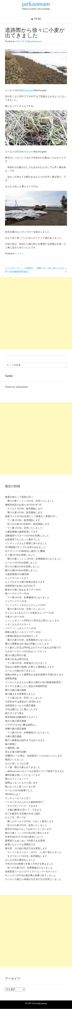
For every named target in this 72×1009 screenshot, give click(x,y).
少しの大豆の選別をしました (20, 860)
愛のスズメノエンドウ (16, 778)
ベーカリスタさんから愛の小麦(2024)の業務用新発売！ (34, 682)
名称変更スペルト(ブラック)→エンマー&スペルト (31, 871)
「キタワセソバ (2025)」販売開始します (26, 856)
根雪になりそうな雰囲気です (20, 844)
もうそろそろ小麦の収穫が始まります (25, 582)
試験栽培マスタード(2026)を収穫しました (27, 535)
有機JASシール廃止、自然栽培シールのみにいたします (33, 755)
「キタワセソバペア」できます (21, 806)
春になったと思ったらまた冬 (20, 786)
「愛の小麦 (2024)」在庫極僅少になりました (28, 639)
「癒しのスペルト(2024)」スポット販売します (29, 821)
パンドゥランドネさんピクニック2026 (25, 605)
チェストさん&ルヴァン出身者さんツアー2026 (29, 612)
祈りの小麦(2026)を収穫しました (22, 566)
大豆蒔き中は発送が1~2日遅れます (23, 701)
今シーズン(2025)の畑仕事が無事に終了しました (30, 875)
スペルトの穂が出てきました (20, 670)
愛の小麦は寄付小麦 (15, 655)
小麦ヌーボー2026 (14, 616)
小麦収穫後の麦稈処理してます (21, 531)
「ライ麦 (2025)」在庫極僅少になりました (27, 732)
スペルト (19, 253)
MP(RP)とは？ (12, 794)
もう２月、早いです (15, 817)
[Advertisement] (36, 313)
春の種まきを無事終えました (20, 694)
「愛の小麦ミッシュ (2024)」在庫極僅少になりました (33, 558)
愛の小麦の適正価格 (15, 690)
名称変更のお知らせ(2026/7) (20, 585)
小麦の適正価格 (13, 736)
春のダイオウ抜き (14, 713)
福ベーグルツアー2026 (17, 593)
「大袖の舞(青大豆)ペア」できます (23, 809)
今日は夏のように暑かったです (21, 709)
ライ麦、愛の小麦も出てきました (22, 767)
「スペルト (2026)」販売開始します (24, 508)
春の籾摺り (11, 744)
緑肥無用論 (11, 678)
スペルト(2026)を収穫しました (21, 562)
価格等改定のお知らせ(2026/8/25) (23, 504)
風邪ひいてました (14, 759)
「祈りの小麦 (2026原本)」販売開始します (27, 524)
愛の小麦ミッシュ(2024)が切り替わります (27, 833)
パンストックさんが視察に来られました (26, 543)
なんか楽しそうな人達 (16, 763)
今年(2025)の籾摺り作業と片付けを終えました (29, 863)
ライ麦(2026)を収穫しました (20, 555)
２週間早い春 (12, 748)
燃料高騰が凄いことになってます (22, 775)
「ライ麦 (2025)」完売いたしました (23, 697)
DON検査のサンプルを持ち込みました (25, 547)
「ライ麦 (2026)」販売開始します (22, 520)
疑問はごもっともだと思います (21, 782)
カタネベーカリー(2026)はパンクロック (26, 651)
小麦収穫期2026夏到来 (17, 574)
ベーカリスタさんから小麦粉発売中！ (25, 802)
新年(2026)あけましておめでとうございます (28, 829)
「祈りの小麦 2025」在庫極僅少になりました (29, 867)
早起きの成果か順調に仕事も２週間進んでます (29, 667)
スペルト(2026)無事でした (19, 790)
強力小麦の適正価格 (15, 721)
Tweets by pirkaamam (16, 386)
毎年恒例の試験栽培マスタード (21, 717)
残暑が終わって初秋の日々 (19, 497)
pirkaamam (36, 4)
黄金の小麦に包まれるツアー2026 (23, 589)
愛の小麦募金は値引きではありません (25, 740)
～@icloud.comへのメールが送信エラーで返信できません (34, 771)
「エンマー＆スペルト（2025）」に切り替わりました (33, 852)
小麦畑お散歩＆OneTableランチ (21, 636)
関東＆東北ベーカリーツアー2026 (23, 632)
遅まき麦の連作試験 (15, 751)
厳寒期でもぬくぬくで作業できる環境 (25, 840)
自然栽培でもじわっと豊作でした (22, 539)
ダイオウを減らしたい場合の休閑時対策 (26, 686)
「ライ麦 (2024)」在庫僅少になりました (26, 663)
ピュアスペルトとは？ (16, 578)
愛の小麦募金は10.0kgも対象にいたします (27, 643)
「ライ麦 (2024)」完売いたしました (24, 527)
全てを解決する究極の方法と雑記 (22, 813)
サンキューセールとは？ (18, 798)
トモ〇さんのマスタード (18, 624)
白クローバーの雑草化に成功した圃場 (25, 551)
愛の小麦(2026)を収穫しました (21, 570)
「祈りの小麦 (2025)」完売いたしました (26, 825)
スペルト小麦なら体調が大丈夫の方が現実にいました (33, 879)
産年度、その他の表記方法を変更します (26, 848)
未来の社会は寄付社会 (16, 659)
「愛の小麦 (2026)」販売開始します (24, 512)
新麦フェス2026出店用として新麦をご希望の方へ (31, 516)
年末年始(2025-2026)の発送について (24, 836)
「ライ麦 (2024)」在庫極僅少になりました (27, 597)
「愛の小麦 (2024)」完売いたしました (25, 609)
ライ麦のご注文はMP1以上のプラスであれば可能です (33, 647)
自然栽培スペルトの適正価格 (20, 705)
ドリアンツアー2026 (16, 601)
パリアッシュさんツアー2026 (20, 628)
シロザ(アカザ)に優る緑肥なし (21, 724)
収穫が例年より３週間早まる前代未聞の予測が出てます (34, 674)
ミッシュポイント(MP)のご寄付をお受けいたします (32, 620)
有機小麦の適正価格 (15, 728)
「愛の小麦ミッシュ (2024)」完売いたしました (29, 500)
